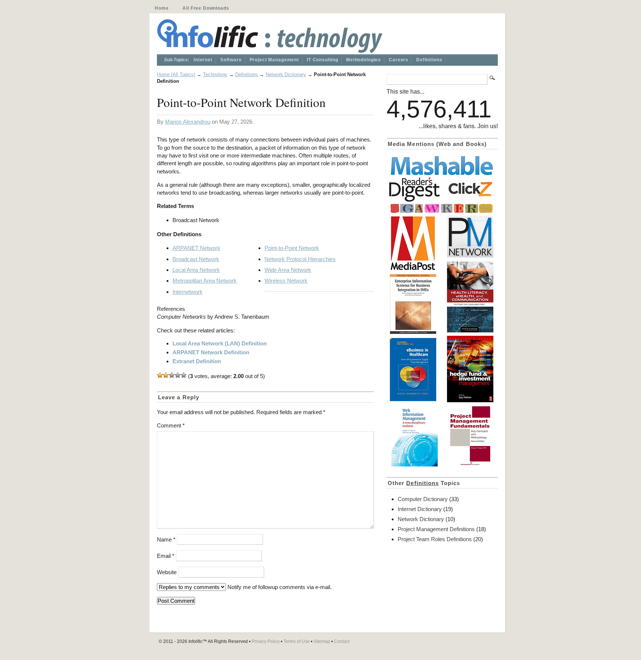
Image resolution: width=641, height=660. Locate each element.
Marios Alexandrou (187, 121)
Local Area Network (196, 270)
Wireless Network (286, 280)
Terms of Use (296, 641)
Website (167, 572)
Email (165, 556)
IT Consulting (322, 59)
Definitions (429, 59)
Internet (203, 59)
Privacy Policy (266, 641)
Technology (215, 74)
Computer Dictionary (423, 499)
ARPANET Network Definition (210, 352)
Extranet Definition (196, 361)
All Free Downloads (206, 8)
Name (166, 539)
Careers (398, 59)
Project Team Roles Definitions (435, 539)
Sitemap (321, 641)
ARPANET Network (196, 248)
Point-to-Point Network (291, 248)
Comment (171, 425)
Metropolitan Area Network (204, 280)
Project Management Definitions (436, 529)
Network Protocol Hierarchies (300, 259)
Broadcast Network (195, 259)
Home (161, 8)
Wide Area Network (287, 270)
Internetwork (187, 292)
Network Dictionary (286, 74)
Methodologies (363, 59)
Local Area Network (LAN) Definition (219, 343)
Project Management (274, 59)
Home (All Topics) (176, 74)
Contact (341, 641)
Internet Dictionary (420, 509)
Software (231, 59)
